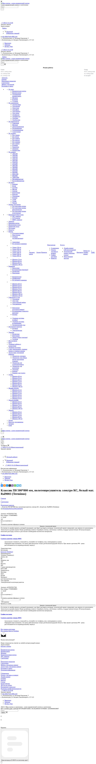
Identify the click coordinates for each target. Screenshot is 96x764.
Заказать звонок (6, 51)
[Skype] (17, 485)
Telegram (7, 45)
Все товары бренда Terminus (10, 631)
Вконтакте (7, 43)
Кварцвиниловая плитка (8, 655)
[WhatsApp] (15, 485)
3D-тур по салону (6, 685)
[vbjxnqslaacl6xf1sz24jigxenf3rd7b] (12, 508)
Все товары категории (8, 629)
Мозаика (3, 653)
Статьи (3, 682)
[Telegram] (20, 485)
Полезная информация (8, 670)
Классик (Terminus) (7, 552)
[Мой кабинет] (1, 435)
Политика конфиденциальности (11, 689)
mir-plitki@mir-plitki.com (9, 36)
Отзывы (3, 678)
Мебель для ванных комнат (9, 665)
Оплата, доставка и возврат (9, 675)
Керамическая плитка (8, 650)
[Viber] (12, 485)
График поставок (6, 535)
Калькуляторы (5, 683)
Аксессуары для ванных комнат (11, 667)
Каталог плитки (6, 646)
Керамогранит (5, 651)
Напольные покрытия (8, 661)
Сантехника (4, 658)
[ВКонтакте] (2, 485)
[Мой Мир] (7, 485)
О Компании (5, 673)
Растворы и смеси (6, 668)
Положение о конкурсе (8, 687)
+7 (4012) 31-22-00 (7, 23)
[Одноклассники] (4, 485)
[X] (10, 485)
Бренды (3, 680)
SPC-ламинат (5, 656)
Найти (3, 712)
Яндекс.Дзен (8, 46)
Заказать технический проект (48, 526)
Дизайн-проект (5, 677)
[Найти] (2, 9)
